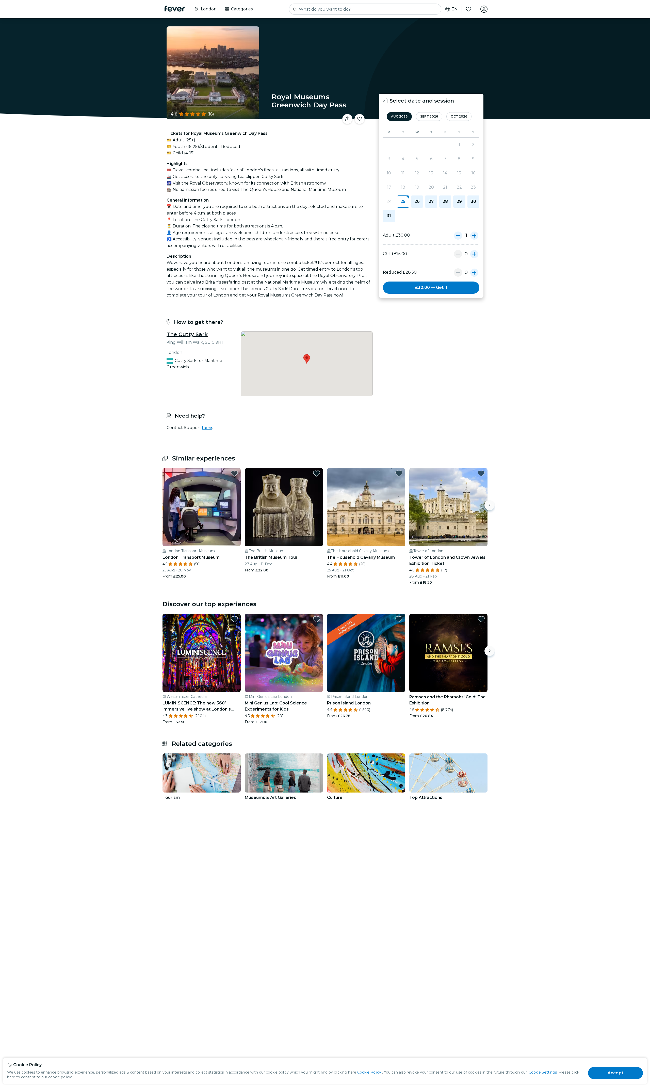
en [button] (454, 9)
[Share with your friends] (347, 119)
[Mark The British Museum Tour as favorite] (316, 473)
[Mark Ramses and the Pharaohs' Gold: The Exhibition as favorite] (481, 619)
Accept (615, 1072)
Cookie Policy (369, 1072)
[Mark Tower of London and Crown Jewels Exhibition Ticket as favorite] (481, 473)
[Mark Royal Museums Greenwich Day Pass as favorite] (359, 119)
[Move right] (489, 505)
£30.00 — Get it (431, 287)
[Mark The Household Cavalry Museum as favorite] (399, 473)
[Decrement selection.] (458, 235)
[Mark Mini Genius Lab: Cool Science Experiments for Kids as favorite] (316, 619)
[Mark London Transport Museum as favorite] (234, 473)
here (207, 427)
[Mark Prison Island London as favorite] (399, 619)
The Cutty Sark (187, 334)
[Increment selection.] (474, 235)
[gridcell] (403, 201)
